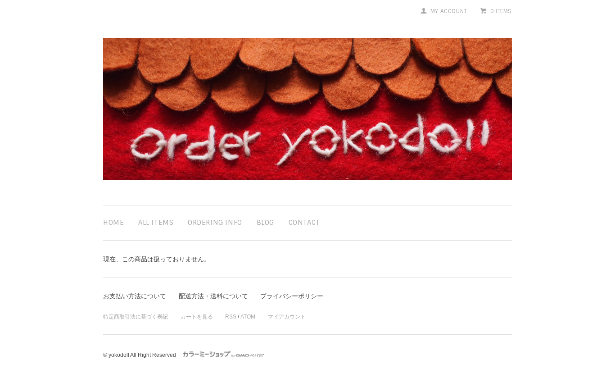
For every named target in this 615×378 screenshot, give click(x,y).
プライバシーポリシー (291, 296)
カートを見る (197, 317)
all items (155, 222)
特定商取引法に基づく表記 (135, 317)
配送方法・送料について (213, 296)
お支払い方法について (134, 296)
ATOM (247, 317)
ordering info (215, 222)
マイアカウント (287, 317)
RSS (230, 317)
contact (304, 222)
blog (265, 222)
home (113, 222)
